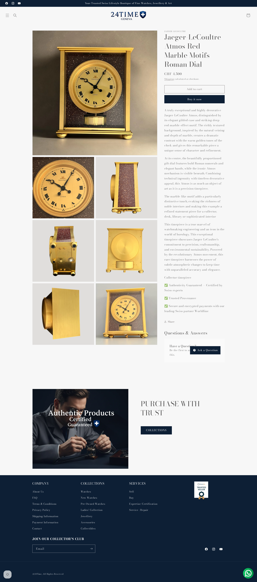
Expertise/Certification (143, 504)
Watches (86, 492)
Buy (131, 498)
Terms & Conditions (44, 504)
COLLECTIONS (156, 430)
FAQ (34, 498)
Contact (37, 528)
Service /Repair (138, 510)
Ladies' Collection (92, 510)
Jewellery (86, 516)
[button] (7, 15)
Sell (131, 492)
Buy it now (194, 99)
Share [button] (171, 322)
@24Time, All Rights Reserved (48, 574)
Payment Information (45, 522)
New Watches (89, 498)
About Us (38, 492)
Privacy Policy (41, 510)
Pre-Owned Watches (93, 504)
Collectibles (88, 528)
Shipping (169, 79)
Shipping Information (45, 516)
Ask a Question (207, 350)
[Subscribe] (91, 549)
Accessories (88, 522)
